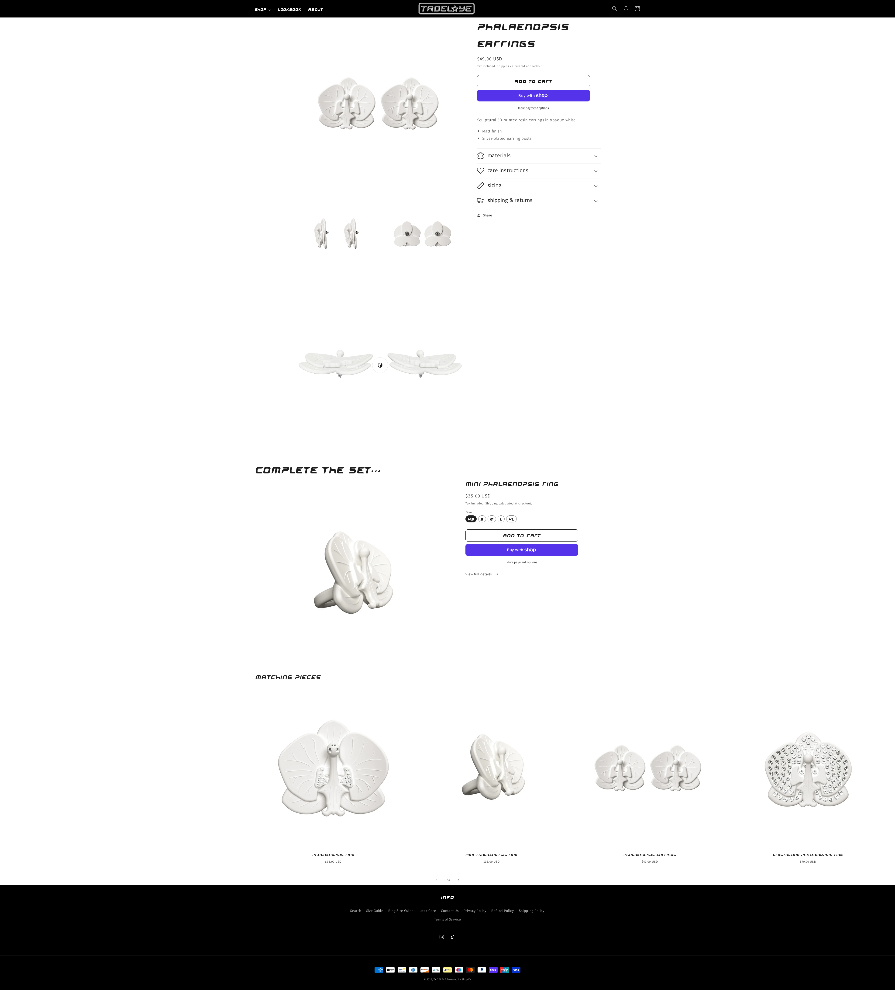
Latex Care (427, 910)
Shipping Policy (531, 910)
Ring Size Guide (401, 910)
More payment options (533, 108)
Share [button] (487, 215)
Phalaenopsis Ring (333, 854)
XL (511, 519)
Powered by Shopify (459, 979)
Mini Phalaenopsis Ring (491, 854)
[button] (262, 9)
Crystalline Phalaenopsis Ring (808, 854)
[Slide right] (458, 880)
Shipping (503, 66)
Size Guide (374, 910)
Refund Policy (502, 910)
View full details (478, 574)
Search (355, 910)
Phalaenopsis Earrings (649, 854)
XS (471, 519)
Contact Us (450, 910)
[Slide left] (437, 880)
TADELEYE (440, 979)
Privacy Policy (475, 910)
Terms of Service (447, 919)
